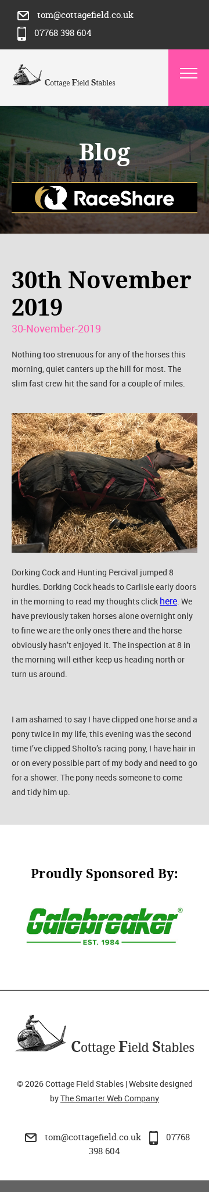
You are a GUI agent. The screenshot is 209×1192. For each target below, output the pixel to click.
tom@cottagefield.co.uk (84, 15)
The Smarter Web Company (109, 1098)
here (168, 601)
